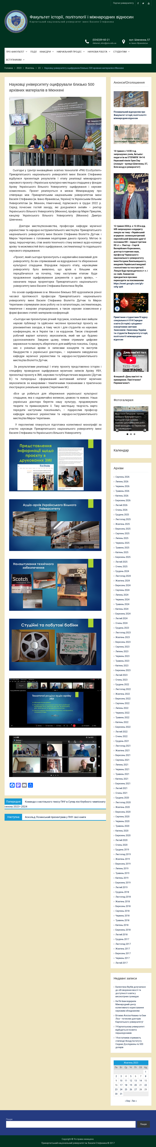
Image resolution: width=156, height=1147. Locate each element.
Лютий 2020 (121, 840)
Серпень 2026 (122, 477)
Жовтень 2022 (122, 694)
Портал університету (123, 3)
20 (135, 1085)
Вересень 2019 (123, 864)
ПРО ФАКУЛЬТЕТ (15, 51)
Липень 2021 (121, 764)
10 (121, 1080)
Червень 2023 (122, 656)
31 (121, 1094)
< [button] (117, 430)
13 (135, 1080)
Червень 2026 (122, 486)
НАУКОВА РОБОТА (97, 51)
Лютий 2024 (121, 618)
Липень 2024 (121, 595)
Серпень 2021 (122, 760)
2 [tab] (131, 434)
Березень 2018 (123, 930)
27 (135, 1089)
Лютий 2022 (121, 731)
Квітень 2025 (121, 552)
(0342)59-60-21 (101, 39)
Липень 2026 (121, 481)
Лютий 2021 (121, 788)
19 (131, 1085)
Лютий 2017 (121, 963)
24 (121, 1089)
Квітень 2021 (121, 779)
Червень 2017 (122, 958)
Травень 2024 (122, 604)
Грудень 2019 (122, 849)
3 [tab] (134, 434)
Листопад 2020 (123, 802)
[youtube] (148, 3)
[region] (131, 418)
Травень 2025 (122, 547)
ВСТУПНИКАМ (13, 59)
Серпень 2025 (122, 533)
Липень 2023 (121, 651)
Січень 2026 (121, 510)
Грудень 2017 (122, 939)
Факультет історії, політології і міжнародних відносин (81, 17)
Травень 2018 (122, 920)
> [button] (144, 430)
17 (121, 1085)
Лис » (134, 1101)
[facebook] (138, 3)
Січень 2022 (121, 736)
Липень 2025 (121, 538)
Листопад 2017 (123, 944)
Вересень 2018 (123, 906)
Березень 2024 (123, 613)
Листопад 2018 (123, 897)
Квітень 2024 (121, 609)
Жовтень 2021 (122, 750)
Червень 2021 (122, 769)
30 (116, 1094)
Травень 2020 (122, 826)
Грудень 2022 (122, 684)
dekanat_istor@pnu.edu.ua (104, 43)
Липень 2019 (121, 868)
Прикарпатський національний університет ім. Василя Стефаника (74, 1143)
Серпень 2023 (122, 646)
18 (126, 1085)
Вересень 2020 (123, 812)
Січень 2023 (121, 680)
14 (140, 1080)
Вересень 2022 (123, 698)
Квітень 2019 (121, 878)
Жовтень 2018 (122, 901)
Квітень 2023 (121, 665)
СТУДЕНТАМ (120, 51)
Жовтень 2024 (122, 580)
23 (116, 1089)
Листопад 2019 (123, 854)
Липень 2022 (121, 708)
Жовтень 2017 (122, 948)
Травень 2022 (122, 717)
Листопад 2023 (123, 632)
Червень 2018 (122, 915)
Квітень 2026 (121, 496)
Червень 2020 (122, 821)
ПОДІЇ (33, 51)
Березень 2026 (123, 500)
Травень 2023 (122, 661)
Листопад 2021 (123, 746)
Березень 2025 (123, 557)
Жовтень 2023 (122, 637)
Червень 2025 (122, 543)
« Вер (127, 1101)
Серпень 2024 (122, 590)
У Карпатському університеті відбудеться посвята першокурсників (129, 1029)
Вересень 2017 (123, 953)
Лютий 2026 (121, 505)
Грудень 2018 (122, 892)
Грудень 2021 (122, 741)
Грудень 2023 (122, 628)
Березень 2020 (123, 835)
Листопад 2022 (123, 689)
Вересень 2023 (123, 642)
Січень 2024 (121, 623)
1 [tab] (127, 434)
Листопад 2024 (123, 576)
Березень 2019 (123, 882)
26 (131, 1089)
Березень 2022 (123, 727)
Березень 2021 (123, 783)
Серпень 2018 (122, 911)
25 (126, 1089)
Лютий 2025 (121, 562)
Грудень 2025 (122, 514)
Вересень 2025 (123, 529)
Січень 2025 (121, 566)
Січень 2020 (121, 845)
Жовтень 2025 (122, 524)
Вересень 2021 (123, 755)
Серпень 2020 (122, 816)
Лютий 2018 (121, 934)
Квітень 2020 (121, 831)
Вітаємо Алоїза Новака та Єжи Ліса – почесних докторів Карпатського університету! (130, 1018)
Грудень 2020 (122, 797)
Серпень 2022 (122, 703)
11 (126, 1080)
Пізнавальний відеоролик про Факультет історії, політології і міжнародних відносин (130, 115)
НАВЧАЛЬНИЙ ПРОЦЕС (69, 51)
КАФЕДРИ (45, 51)
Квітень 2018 (121, 925)
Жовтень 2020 (122, 807)
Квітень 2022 (121, 722)
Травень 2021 (122, 774)
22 (145, 1085)
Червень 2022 (122, 713)
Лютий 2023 (121, 675)
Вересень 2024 (123, 585)
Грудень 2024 (122, 571)
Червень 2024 (122, 599)
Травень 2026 (122, 491)
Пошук (9, 1119)
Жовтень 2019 (122, 859)
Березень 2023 (123, 670)
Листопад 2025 (123, 519)
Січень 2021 (121, 793)
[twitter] (143, 3)
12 (131, 1080)
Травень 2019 (122, 873)
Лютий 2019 (121, 887)
